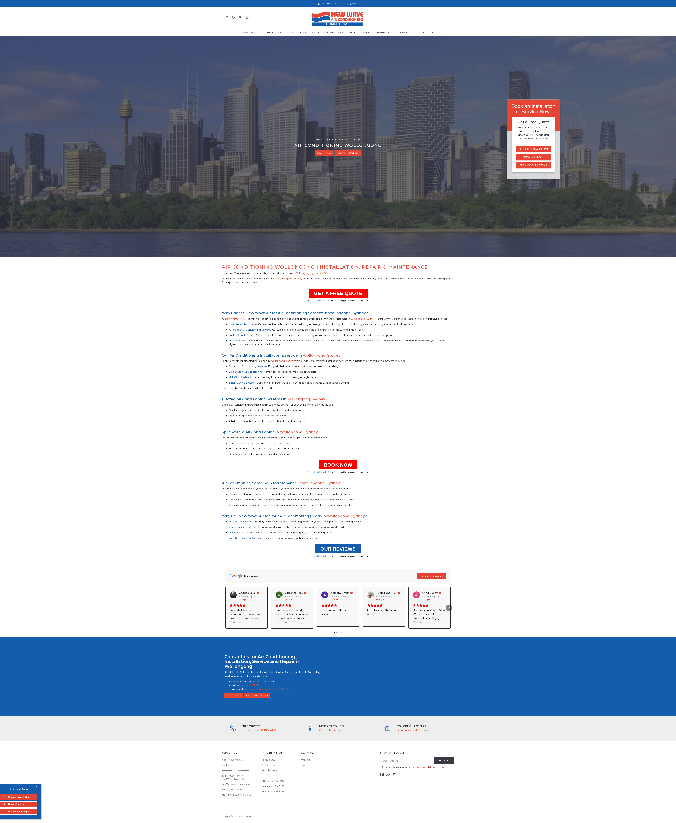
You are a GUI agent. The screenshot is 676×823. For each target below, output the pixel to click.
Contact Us (426, 32)
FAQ (303, 765)
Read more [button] (236, 622)
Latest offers (360, 32)
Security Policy (269, 770)
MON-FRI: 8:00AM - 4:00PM (236, 794)
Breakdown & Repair (533, 165)
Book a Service (533, 157)
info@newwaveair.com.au (236, 784)
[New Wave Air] (337, 17)
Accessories (296, 32)
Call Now (324, 153)
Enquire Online (348, 153)
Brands (383, 32)
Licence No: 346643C (272, 786)
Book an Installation (533, 149)
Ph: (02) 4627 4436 (232, 789)
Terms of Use (268, 759)
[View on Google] (233, 594)
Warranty (403, 32)
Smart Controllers (327, 32)
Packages (273, 32)
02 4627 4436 (251, 685)
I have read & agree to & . (414, 766)
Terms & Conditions (418, 766)
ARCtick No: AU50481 (273, 781)
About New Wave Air (233, 759)
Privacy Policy (269, 765)
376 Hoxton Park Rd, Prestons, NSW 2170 (268, 688)
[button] (227, 608)
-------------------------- (235, 770)
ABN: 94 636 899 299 (272, 791)
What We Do (251, 32)
